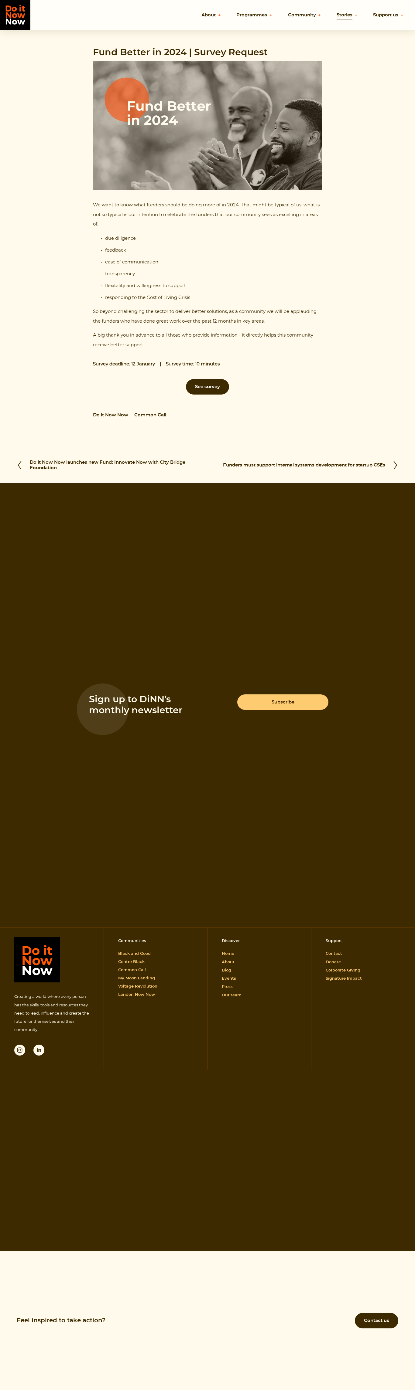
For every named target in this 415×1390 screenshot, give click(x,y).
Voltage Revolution (137, 986)
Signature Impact (344, 979)
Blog (226, 970)
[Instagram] (19, 1050)
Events (229, 979)
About (228, 962)
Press (227, 987)
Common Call (150, 415)
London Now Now (136, 995)
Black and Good (134, 954)
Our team (232, 995)
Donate (333, 962)
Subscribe (283, 702)
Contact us (376, 1320)
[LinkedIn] (38, 1050)
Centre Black (131, 962)
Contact (334, 954)
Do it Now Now (110, 415)
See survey (207, 387)
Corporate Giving (343, 970)
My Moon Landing (136, 978)
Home (228, 954)
